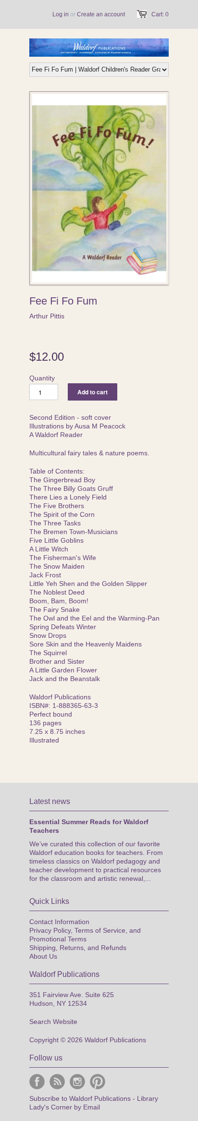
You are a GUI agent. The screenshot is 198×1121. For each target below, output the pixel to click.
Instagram (77, 1081)
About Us (43, 956)
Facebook (37, 1081)
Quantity (42, 378)
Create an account (101, 14)
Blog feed (57, 1081)
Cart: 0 (160, 14)
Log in (60, 14)
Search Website (53, 1021)
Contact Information (59, 922)
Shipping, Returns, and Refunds (77, 947)
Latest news (49, 801)
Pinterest (97, 1081)
